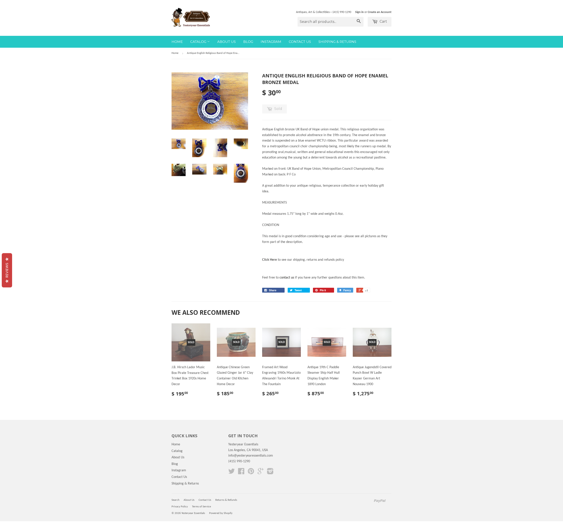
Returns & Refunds (226, 500)
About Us (226, 42)
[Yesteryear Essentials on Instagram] (270, 473)
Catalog (198, 42)
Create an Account (379, 12)
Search (175, 500)
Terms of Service (201, 506)
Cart (383, 21)
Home (177, 42)
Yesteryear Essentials (193, 513)
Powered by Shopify (220, 513)
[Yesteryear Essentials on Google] (260, 473)
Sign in (359, 12)
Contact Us (300, 42)
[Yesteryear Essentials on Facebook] (241, 473)
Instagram (271, 42)
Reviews (6, 270)
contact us (287, 277)
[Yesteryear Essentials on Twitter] (231, 473)
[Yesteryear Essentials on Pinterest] (251, 473)
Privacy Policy (180, 506)
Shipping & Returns (337, 42)
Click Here (269, 260)
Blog (248, 42)
